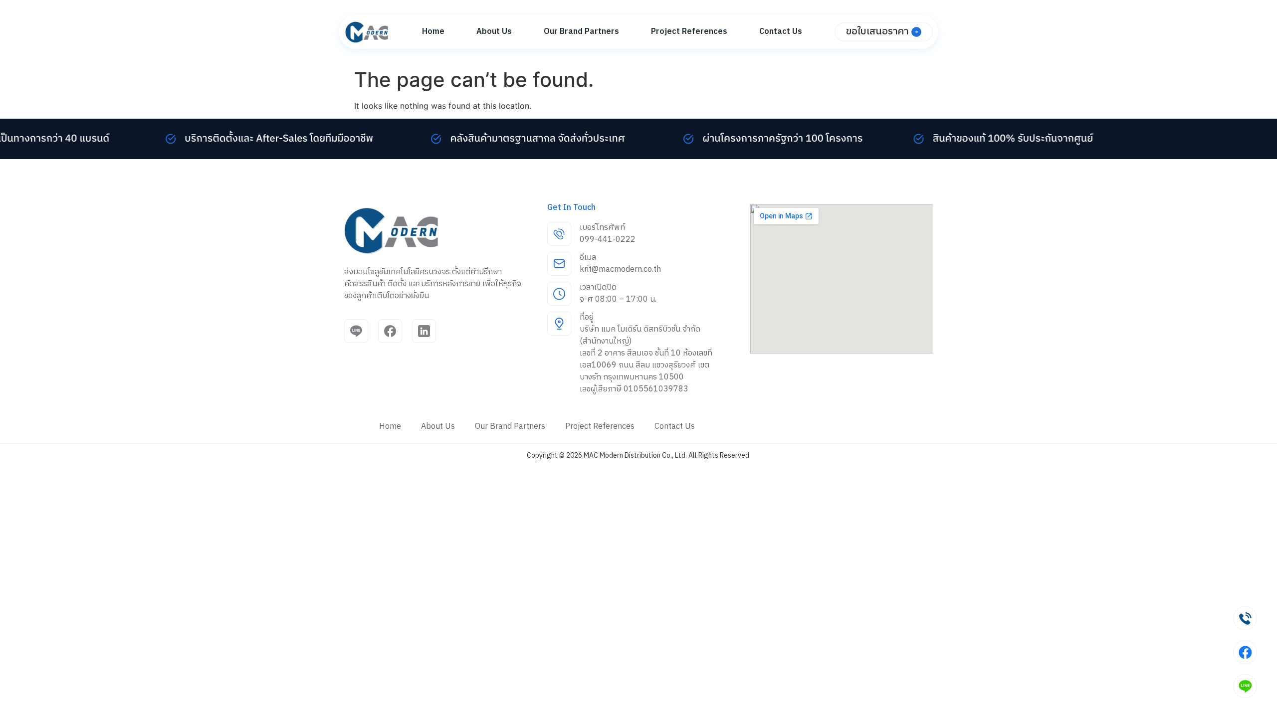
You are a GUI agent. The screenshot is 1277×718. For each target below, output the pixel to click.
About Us (494, 31)
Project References (689, 31)
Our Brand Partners (581, 31)
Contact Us (780, 31)
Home (433, 31)
